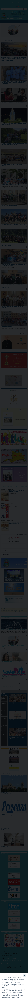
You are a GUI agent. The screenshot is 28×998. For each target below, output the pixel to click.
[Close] (24, 975)
